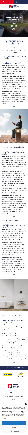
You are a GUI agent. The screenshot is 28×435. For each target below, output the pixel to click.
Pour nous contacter (14, 402)
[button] (25, 404)
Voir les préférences (14, 431)
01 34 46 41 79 (14, 399)
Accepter (14, 423)
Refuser (14, 427)
